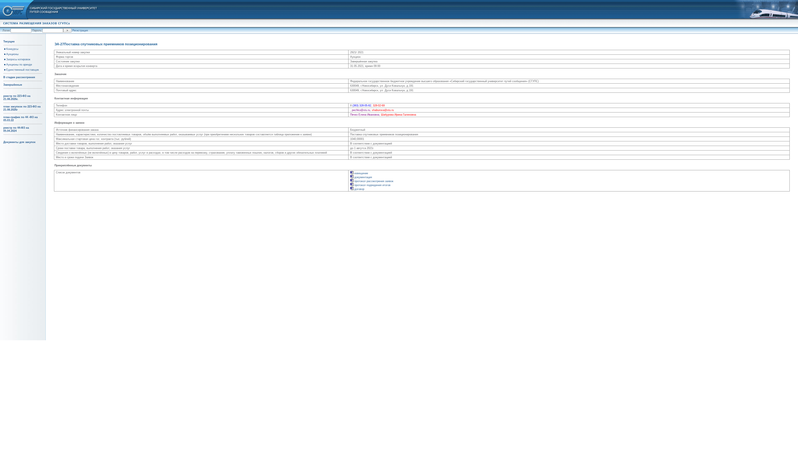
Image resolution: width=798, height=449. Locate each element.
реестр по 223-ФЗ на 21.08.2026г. (16, 97)
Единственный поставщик (22, 69)
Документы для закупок (19, 142)
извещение (360, 173)
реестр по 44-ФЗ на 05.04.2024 (16, 129)
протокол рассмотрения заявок (373, 181)
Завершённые (12, 84)
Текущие (9, 41)
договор (358, 189)
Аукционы (12, 54)
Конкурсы (12, 49)
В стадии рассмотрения (19, 77)
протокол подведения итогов (371, 185)
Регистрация (80, 30)
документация (362, 177)
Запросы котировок (18, 59)
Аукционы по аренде (19, 64)
